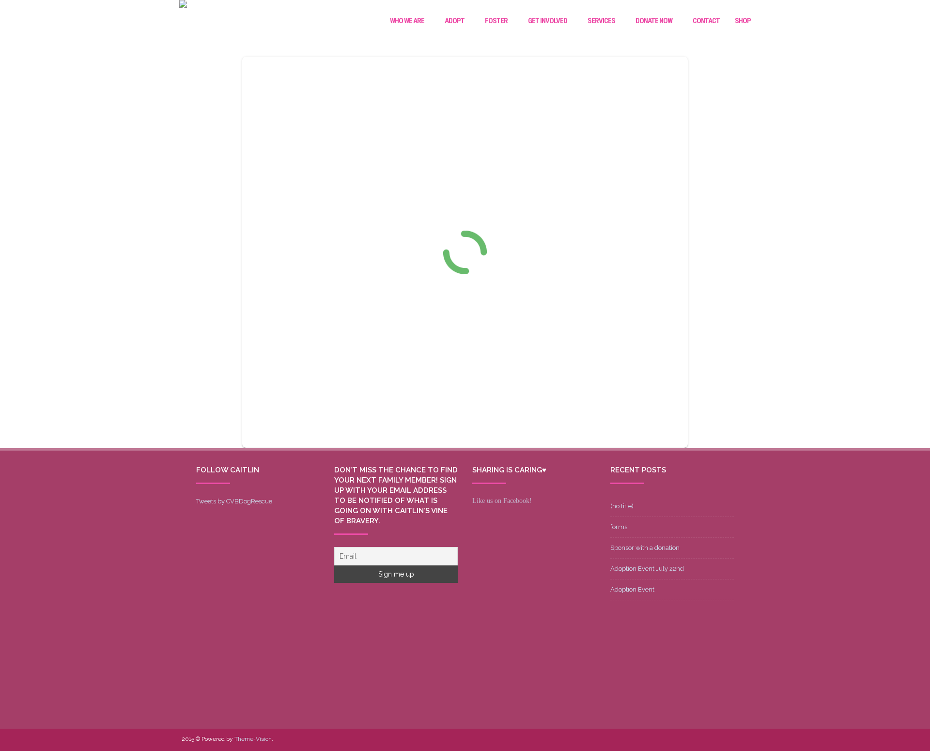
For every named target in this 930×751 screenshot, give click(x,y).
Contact (706, 20)
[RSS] (740, 740)
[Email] (725, 740)
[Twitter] (678, 740)
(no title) (622, 506)
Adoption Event (632, 589)
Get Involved (547, 20)
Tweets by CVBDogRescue (234, 501)
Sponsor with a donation (645, 547)
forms (618, 527)
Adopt (455, 20)
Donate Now (654, 20)
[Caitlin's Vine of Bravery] (183, 5)
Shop (743, 20)
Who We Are (407, 20)
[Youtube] (694, 740)
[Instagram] (709, 740)
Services (601, 20)
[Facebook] (663, 740)
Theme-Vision (253, 738)
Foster (496, 20)
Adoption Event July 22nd (647, 568)
